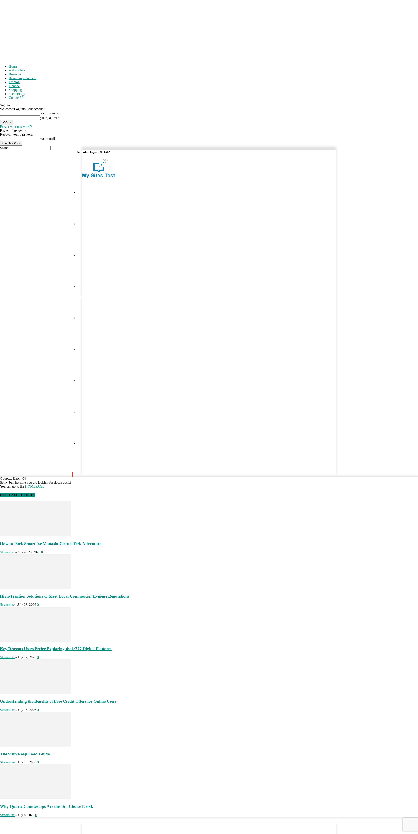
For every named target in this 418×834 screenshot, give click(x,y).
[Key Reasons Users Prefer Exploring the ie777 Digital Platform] (35, 640)
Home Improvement (22, 78)
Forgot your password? (16, 126)
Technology (17, 94)
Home (13, 66)
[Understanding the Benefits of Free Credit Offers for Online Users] (35, 693)
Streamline (7, 552)
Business (15, 74)
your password (50, 118)
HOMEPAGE (35, 486)
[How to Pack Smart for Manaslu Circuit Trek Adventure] (35, 535)
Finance (14, 86)
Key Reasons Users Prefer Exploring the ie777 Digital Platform (56, 649)
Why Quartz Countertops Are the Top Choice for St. (46, 806)
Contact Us (16, 98)
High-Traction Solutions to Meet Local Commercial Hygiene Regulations (64, 596)
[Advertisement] (209, 30)
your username (50, 113)
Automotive (17, 70)
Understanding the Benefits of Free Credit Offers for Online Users (58, 701)
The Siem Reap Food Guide (25, 754)
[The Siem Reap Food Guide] (35, 745)
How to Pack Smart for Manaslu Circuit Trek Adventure (50, 543)
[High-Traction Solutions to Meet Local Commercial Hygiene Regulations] (35, 588)
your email (47, 138)
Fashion (14, 82)
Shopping (15, 90)
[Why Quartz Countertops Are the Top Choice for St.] (35, 798)
